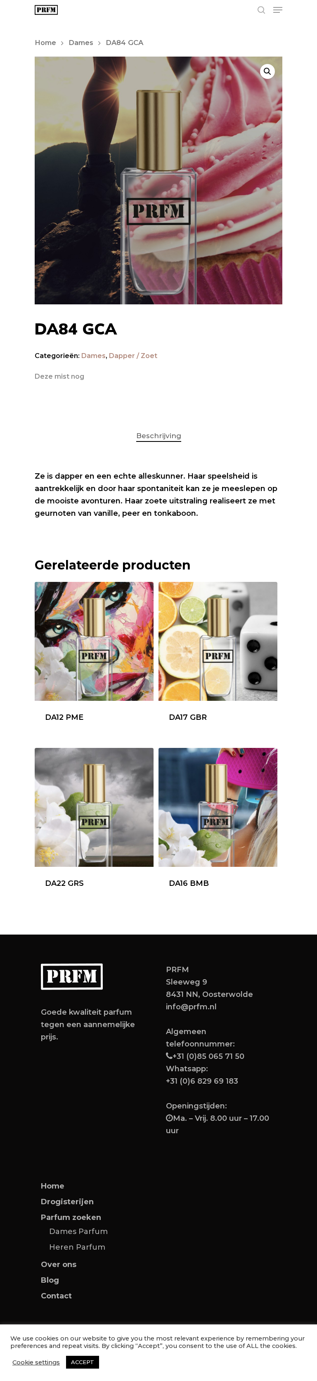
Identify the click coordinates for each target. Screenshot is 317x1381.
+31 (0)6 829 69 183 (202, 1081)
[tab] (158, 436)
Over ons (58, 1264)
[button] (267, 71)
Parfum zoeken (71, 1217)
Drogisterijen (67, 1201)
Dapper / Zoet (133, 356)
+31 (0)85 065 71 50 (208, 1056)
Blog (50, 1280)
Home (45, 42)
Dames (81, 42)
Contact (56, 1295)
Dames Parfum (78, 1231)
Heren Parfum (77, 1247)
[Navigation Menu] (277, 10)
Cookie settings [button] (36, 1362)
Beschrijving (158, 436)
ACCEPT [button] (82, 1362)
